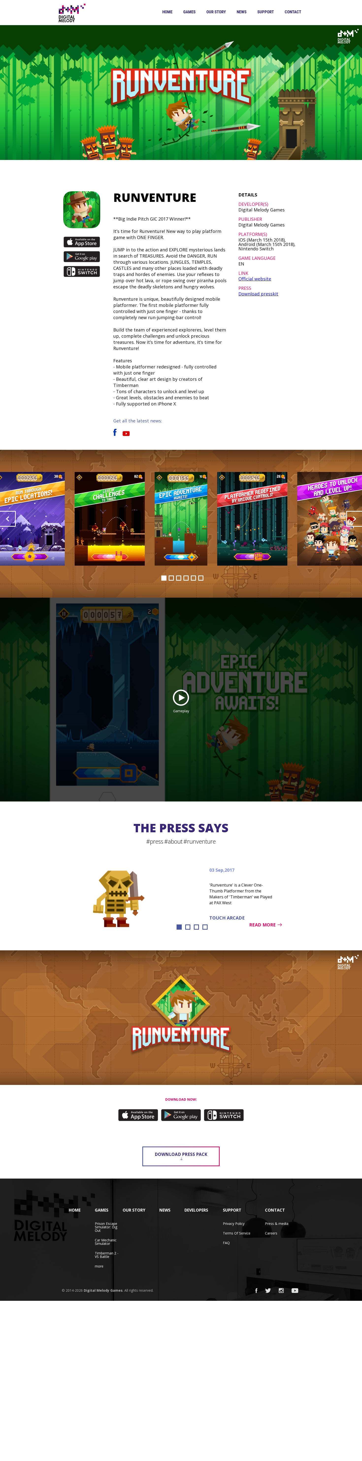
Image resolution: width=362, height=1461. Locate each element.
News (242, 11)
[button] (8, 519)
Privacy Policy (234, 1223)
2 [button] (171, 578)
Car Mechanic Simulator (105, 1242)
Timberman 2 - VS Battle (106, 1255)
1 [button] (164, 578)
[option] (181, 519)
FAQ (226, 1242)
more (99, 1266)
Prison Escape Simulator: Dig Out (106, 1227)
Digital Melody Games (103, 1290)
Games (189, 11)
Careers (271, 1233)
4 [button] (186, 578)
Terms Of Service (236, 1233)
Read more (262, 924)
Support (265, 11)
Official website (254, 279)
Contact (293, 11)
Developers (196, 1210)
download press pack (181, 1154)
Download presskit (258, 294)
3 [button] (179, 578)
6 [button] (201, 578)
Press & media (276, 1223)
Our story (216, 11)
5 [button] (193, 578)
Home (167, 11)
